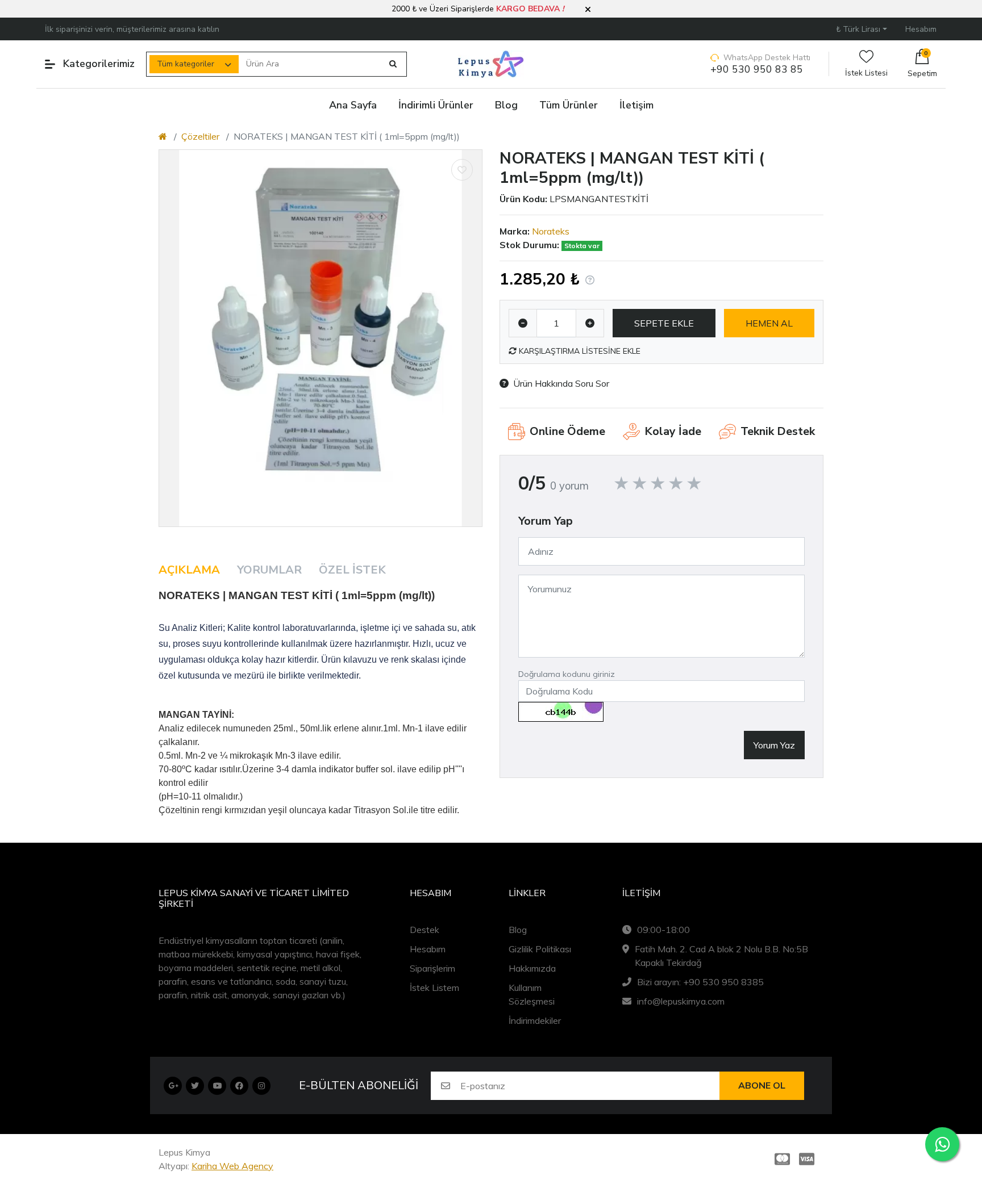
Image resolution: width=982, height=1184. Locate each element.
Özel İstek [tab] (352, 570)
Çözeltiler (200, 136)
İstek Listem (434, 987)
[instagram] (261, 1086)
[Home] (163, 136)
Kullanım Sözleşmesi (532, 994)
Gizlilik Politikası (540, 949)
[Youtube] (217, 1086)
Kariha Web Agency (232, 1166)
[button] (587, 10)
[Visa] (808, 1159)
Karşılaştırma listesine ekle (578, 351)
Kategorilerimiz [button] (99, 63)
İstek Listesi (866, 73)
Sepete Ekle (664, 323)
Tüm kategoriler (185, 63)
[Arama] (392, 64)
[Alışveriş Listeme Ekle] (462, 170)
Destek (424, 929)
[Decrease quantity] (523, 323)
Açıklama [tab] (189, 570)
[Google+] (173, 1086)
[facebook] (239, 1086)
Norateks (550, 231)
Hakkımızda (532, 968)
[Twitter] (195, 1086)
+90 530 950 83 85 (756, 70)
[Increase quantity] (590, 323)
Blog (518, 929)
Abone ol (761, 1086)
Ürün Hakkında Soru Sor (561, 383)
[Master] (779, 1159)
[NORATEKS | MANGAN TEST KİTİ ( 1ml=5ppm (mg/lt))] (320, 338)
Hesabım (428, 949)
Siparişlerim (432, 968)
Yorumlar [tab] (269, 570)
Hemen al (769, 323)
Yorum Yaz (774, 745)
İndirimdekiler (535, 1020)
